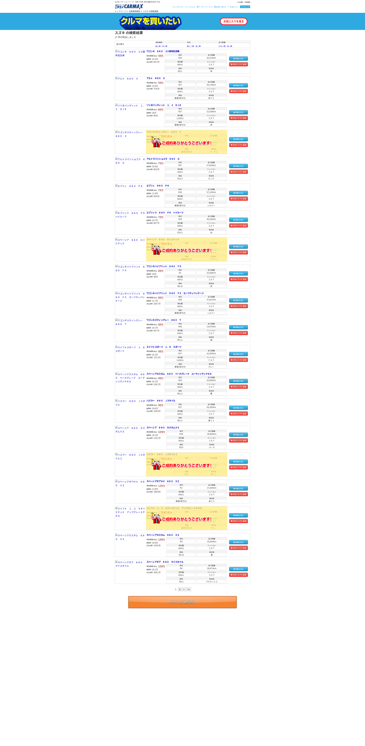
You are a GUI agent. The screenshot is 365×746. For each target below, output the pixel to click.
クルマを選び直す (182, 602)
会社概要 (240, 2)
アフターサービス (205, 7)
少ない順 (222, 46)
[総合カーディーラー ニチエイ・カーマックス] (129, 7)
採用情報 (247, 2)
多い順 (229, 46)
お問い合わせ (221, 7)
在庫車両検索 (134, 11)
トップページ (120, 11)
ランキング (245, 7)
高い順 (158, 46)
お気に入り (234, 7)
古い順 (198, 46)
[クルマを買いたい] (150, 21)
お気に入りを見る (233, 21)
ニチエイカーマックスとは (185, 7)
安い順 (164, 46)
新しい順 (190, 46)
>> (188, 589)
